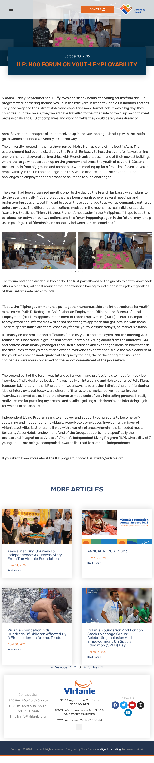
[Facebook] (115, 705)
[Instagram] (140, 705)
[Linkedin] (128, 712)
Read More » (14, 570)
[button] (6, 250)
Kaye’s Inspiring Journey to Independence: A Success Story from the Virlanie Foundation (35, 555)
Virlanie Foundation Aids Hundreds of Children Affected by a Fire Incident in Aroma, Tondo (37, 634)
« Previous (59, 667)
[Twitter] (124, 705)
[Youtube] (132, 705)
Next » (98, 667)
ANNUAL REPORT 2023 (107, 551)
